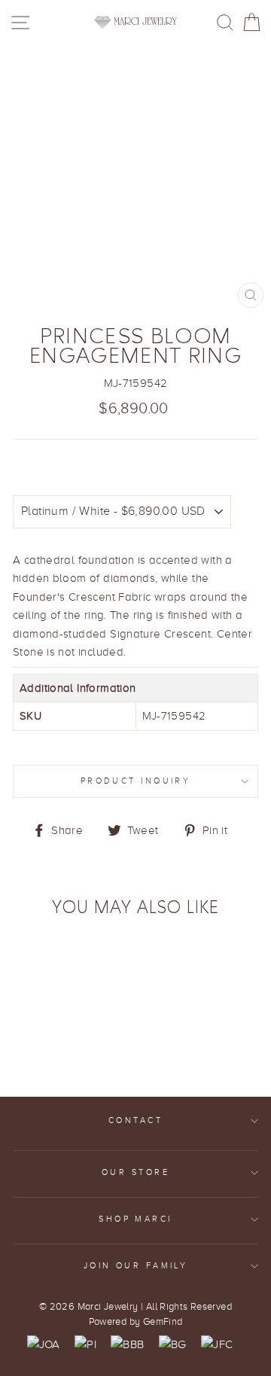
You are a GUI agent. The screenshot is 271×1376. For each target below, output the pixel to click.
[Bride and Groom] (173, 1344)
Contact (135, 1120)
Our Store (135, 1172)
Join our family (136, 1266)
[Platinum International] (85, 1344)
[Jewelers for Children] (217, 1344)
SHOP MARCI (135, 1219)
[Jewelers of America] (43, 1344)
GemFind (163, 1322)
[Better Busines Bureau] (127, 1344)
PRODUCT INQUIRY (136, 781)
